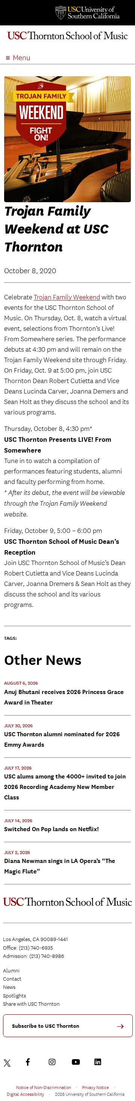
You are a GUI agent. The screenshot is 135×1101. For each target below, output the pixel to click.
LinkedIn (99, 1062)
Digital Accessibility (25, 1094)
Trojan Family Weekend (67, 297)
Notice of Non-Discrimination (43, 1087)
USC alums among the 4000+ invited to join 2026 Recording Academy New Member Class (65, 786)
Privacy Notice (95, 1087)
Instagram (54, 1062)
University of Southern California (87, 12)
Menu (21, 57)
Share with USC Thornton (31, 1003)
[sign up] (123, 1029)
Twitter (8, 1062)
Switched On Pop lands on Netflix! (51, 829)
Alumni (11, 970)
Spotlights (14, 995)
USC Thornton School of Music (67, 38)
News (9, 987)
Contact (12, 978)
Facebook (31, 1062)
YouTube (77, 1062)
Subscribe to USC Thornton (45, 1026)
